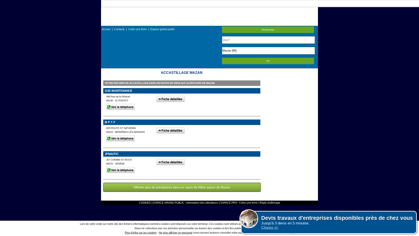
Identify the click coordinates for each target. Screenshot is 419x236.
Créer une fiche (137, 29)
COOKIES (145, 202)
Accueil (106, 29)
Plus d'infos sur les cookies (141, 232)
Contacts (119, 29)
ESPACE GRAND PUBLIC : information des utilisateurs (185, 202)
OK (268, 61)
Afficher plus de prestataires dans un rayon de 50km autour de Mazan (182, 187)
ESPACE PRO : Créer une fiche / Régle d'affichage (250, 202)
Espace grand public (162, 29)
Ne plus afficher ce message (175, 232)
